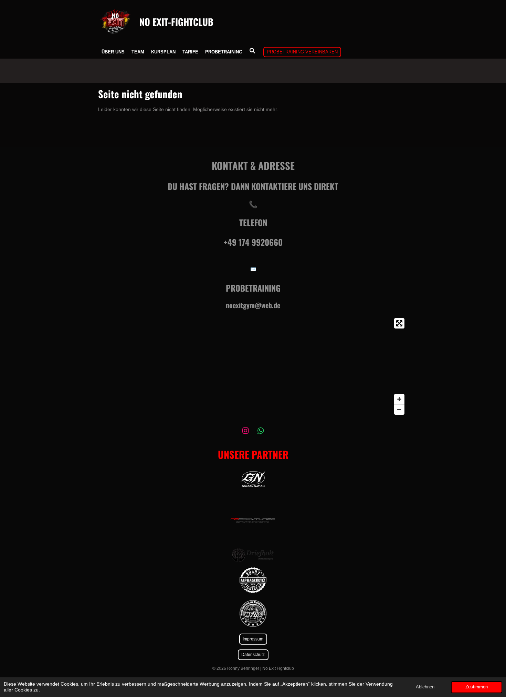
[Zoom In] (399, 399)
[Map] (253, 366)
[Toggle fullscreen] (399, 323)
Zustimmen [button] (476, 687)
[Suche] (252, 51)
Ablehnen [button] (425, 687)
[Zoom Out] (399, 409)
